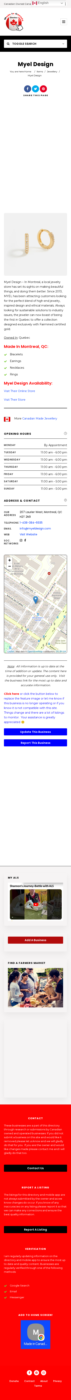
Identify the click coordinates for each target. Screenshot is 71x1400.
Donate (14, 1381)
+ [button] (9, 560)
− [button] (9, 566)
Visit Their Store (14, 399)
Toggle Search (23, 44)
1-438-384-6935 (31, 523)
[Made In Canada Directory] (14, 22)
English (43, 3)
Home (27, 71)
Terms (38, 1385)
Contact (29, 1381)
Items (40, 71)
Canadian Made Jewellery (39, 418)
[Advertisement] (35, 160)
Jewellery (52, 71)
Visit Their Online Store (19, 391)
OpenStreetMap (35, 651)
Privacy (57, 1381)
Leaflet (10, 651)
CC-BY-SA (61, 651)
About (44, 1381)
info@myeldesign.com (35, 528)
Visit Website (28, 534)
